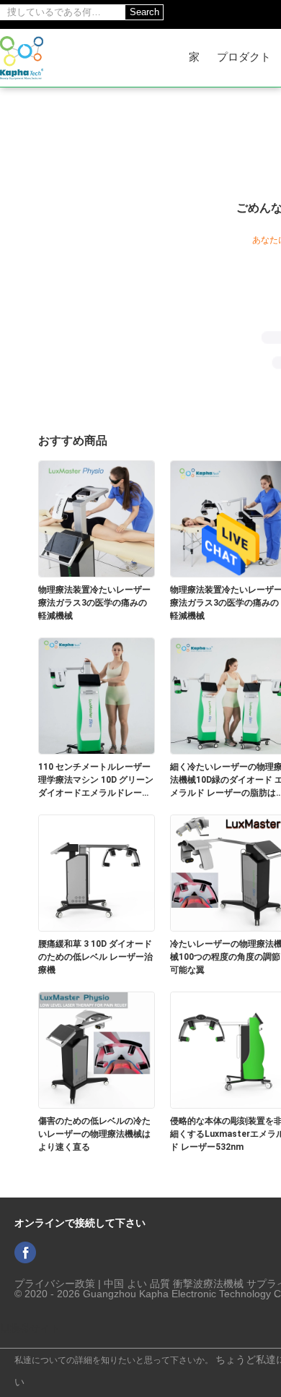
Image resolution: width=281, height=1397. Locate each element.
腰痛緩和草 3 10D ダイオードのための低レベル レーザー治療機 (95, 957)
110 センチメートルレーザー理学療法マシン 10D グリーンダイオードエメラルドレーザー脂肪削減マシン (95, 780)
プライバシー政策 (54, 1283)
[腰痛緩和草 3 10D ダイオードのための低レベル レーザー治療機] (96, 872)
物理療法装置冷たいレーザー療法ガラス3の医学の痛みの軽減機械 (94, 603)
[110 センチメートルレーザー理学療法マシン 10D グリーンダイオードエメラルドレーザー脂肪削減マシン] (96, 695)
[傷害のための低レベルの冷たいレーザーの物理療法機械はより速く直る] (96, 1049)
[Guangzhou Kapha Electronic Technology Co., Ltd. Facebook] (25, 1252)
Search (144, 12)
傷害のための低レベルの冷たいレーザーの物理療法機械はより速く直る (94, 1134)
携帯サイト (35, 1328)
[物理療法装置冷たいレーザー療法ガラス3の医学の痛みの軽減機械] (96, 518)
